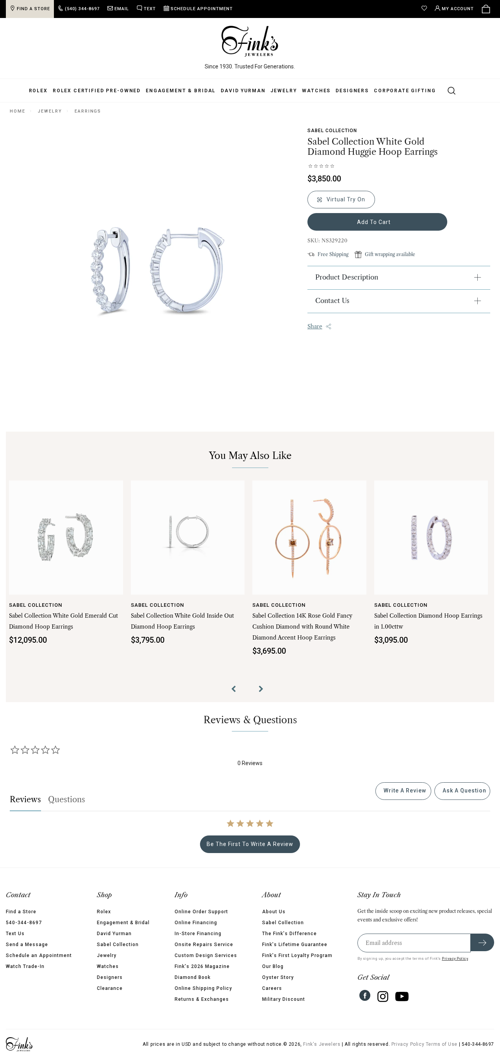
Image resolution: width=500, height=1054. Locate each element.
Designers (352, 90)
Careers (272, 988)
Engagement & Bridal (181, 90)
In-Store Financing (198, 933)
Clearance (110, 988)
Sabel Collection (332, 130)
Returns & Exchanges (202, 999)
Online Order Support (201, 911)
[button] (236, 690)
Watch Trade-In (25, 966)
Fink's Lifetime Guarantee (294, 944)
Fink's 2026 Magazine (202, 966)
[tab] (403, 791)
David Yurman (243, 90)
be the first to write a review (250, 844)
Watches (316, 90)
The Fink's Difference (289, 933)
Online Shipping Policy (203, 988)
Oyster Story (278, 977)
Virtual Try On (345, 199)
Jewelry (283, 90)
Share (314, 326)
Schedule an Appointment (39, 955)
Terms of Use (441, 1044)
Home (17, 111)
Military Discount (283, 999)
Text (150, 8)
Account (458, 8)
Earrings (88, 111)
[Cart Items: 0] (486, 9)
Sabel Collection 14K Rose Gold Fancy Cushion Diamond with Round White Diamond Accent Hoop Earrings (302, 626)
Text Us (15, 933)
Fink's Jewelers (321, 1044)
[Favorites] (426, 9)
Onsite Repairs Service (204, 944)
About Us (274, 911)
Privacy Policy (455, 958)
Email (121, 8)
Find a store (33, 8)
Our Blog (273, 966)
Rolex (38, 90)
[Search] (447, 90)
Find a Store (21, 911)
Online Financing (196, 922)
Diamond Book (193, 977)
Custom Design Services (206, 955)
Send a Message (27, 944)
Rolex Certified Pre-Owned (97, 90)
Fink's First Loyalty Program (297, 955)
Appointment (202, 8)
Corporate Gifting (405, 90)
